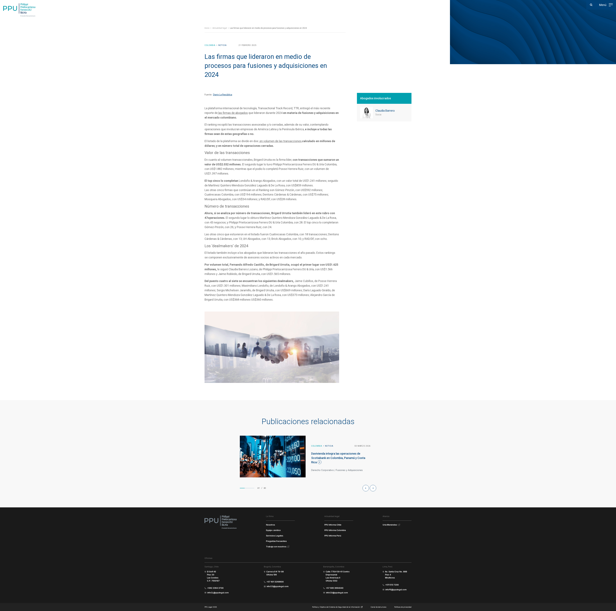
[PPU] (19, 9)
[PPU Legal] (221, 522)
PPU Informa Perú (332, 535)
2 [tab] (247, 488)
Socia (378, 114)
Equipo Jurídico (273, 530)
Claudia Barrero (385, 110)
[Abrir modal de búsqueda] (591, 5)
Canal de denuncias (378, 607)
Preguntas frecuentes (276, 541)
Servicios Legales (274, 535)
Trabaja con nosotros (276, 546)
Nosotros (270, 525)
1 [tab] (242, 488)
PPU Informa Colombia (335, 530)
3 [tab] (251, 488)
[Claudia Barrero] (366, 112)
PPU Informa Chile (332, 525)
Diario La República (222, 94)
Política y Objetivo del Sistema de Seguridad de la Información (336, 607)
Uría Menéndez (390, 525)
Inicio (207, 28)
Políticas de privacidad (402, 607)
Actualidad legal (219, 28)
